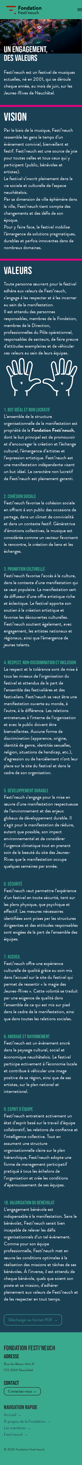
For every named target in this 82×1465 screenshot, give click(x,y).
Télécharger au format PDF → (33, 1320)
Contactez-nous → (22, 1391)
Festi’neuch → (16, 1434)
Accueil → (13, 1414)
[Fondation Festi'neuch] (24, 9)
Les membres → (17, 1428)
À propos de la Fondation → (27, 1421)
